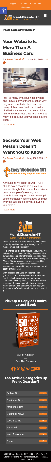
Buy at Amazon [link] (25, 354)
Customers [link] (25, 7)
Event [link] (10, 441)
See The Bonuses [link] (25, 361)
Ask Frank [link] (23, 4)
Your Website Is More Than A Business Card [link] (20, 47)
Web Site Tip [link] (14, 420)
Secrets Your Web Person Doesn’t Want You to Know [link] (23, 146)
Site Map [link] (30, 459)
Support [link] (13, 4)
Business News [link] (15, 413)
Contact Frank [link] (35, 4)
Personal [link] (12, 427)
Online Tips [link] (13, 393)
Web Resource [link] (15, 434)
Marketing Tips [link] (15, 407)
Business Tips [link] (15, 400)
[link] (3, 10)
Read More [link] (9, 124)
